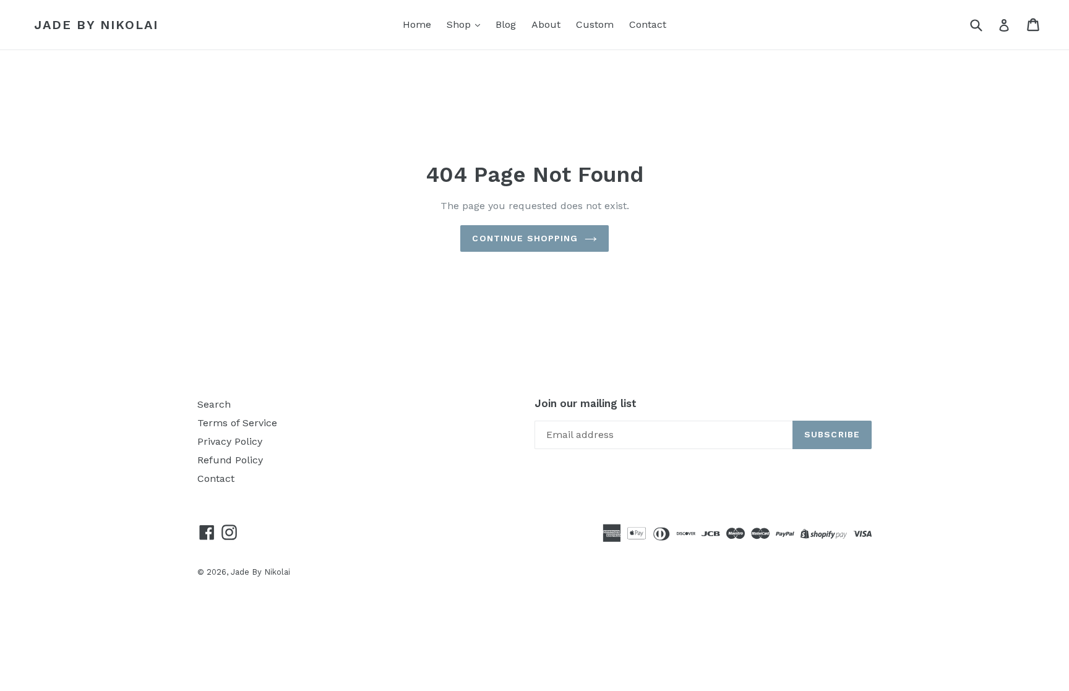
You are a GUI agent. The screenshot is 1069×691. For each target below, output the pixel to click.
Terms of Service (237, 423)
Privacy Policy (229, 441)
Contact (647, 24)
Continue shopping (525, 238)
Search (214, 404)
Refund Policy (230, 460)
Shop (460, 24)
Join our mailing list (585, 403)
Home (417, 24)
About (545, 24)
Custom (595, 24)
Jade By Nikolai (96, 24)
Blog (506, 24)
